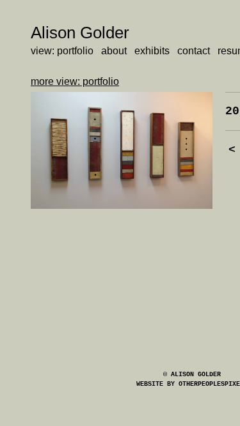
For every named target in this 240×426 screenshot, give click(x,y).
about (114, 50)
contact (193, 50)
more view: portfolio (75, 81)
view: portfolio (62, 50)
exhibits (152, 50)
